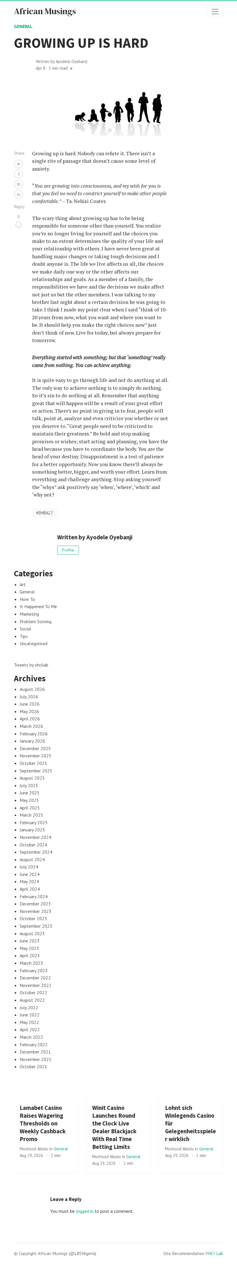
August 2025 (32, 778)
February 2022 (34, 1044)
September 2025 (36, 771)
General (23, 26)
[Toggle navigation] (215, 11)
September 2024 (36, 852)
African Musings (45, 11)
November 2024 (35, 837)
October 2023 (33, 918)
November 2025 (35, 756)
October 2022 (33, 992)
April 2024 (30, 889)
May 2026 (29, 711)
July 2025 (29, 785)
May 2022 (29, 1022)
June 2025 (30, 793)
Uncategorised (33, 643)
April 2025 (30, 808)
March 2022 (31, 1037)
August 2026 (32, 689)
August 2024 (32, 859)
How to (27, 599)
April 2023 (30, 955)
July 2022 (29, 1007)
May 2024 (29, 881)
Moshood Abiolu (34, 1149)
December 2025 (35, 748)
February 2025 (34, 822)
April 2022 (30, 1029)
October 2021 (33, 1066)
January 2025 (32, 830)
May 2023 (29, 948)
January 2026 (32, 741)
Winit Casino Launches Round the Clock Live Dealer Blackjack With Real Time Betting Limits (114, 1127)
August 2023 (32, 933)
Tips (24, 636)
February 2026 (34, 734)
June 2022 (30, 1015)
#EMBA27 (44, 513)
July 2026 (29, 697)
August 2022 (32, 1000)
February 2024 (34, 896)
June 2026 (30, 704)
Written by (61, 61)
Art (23, 584)
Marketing (29, 614)
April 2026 (30, 719)
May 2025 (29, 800)
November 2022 (35, 985)
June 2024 (30, 874)
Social (25, 629)
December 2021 (35, 1052)
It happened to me (38, 606)
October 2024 (33, 845)
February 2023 (34, 970)
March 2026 (31, 726)
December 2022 (35, 978)
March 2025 (31, 815)
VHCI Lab (214, 1253)
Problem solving (35, 621)
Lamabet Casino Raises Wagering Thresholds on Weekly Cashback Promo (43, 1123)
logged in (84, 1211)
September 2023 (36, 926)
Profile (68, 550)
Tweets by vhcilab (31, 665)
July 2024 (29, 867)
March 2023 (31, 963)
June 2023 (30, 941)
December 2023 (35, 904)
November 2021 (35, 1059)
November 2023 (35, 911)
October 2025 (33, 763)
